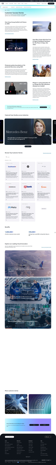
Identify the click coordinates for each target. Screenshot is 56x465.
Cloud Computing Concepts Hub (9, 447)
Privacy (6, 462)
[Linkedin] (44, 460)
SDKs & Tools (31, 444)
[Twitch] (46, 460)
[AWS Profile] (53, 1)
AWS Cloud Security (8, 448)
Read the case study (35, 59)
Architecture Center (19, 448)
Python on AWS (31, 447)
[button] (11, 3)
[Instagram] (45, 460)
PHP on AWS (30, 450)
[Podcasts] (49, 460)
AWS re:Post (42, 445)
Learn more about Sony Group (9, 33)
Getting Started (19, 442)
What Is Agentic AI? (7, 445)
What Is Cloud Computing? (9, 444)
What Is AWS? (7, 442)
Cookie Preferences (22, 462)
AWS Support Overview (44, 448)
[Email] (50, 460)
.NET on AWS (30, 445)
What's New (6, 450)
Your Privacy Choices (14, 462)
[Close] (49, 107)
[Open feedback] (55, 232)
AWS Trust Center (19, 445)
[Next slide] (30, 146)
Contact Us (42, 442)
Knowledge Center (43, 447)
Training (18, 444)
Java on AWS (30, 448)
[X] (41, 460)
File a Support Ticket (43, 444)
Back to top (27, 456)
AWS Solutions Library (20, 447)
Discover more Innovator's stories (46, 247)
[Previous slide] (25, 146)
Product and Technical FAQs (21, 450)
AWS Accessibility (43, 450)
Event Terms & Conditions (44, 455)
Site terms (9, 462)
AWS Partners (19, 453)
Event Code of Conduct (44, 453)
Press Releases (7, 453)
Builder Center (31, 442)
